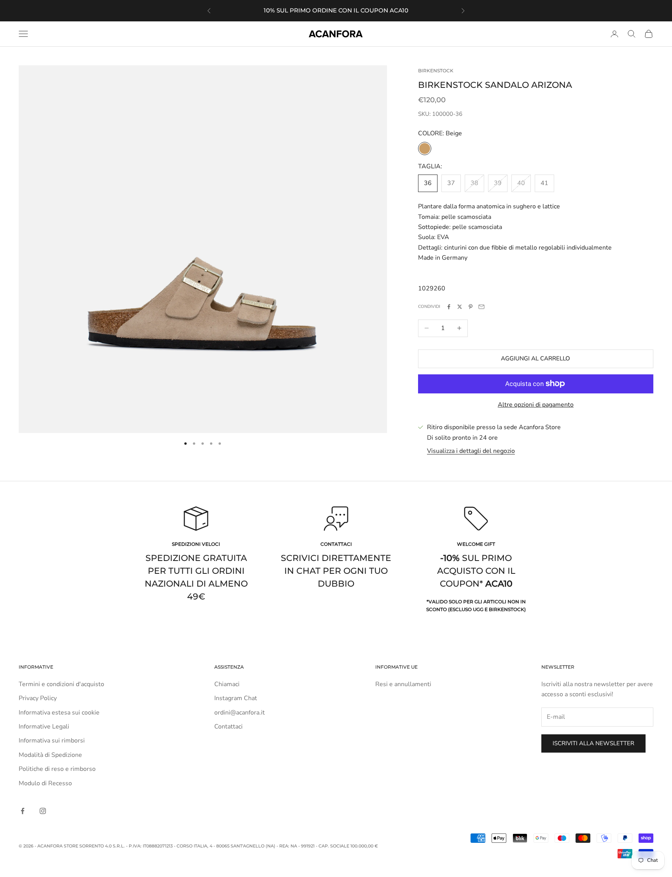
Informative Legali (44, 726)
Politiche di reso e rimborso (57, 769)
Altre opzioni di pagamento (536, 404)
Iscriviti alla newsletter (593, 743)
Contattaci (228, 726)
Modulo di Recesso (45, 783)
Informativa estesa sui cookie (59, 712)
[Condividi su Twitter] (460, 307)
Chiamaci (227, 684)
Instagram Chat (235, 698)
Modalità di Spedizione (50, 755)
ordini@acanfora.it (239, 712)
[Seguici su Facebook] (22, 811)
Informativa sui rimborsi (52, 740)
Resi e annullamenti (403, 684)
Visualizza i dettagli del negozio (471, 451)
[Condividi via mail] (481, 307)
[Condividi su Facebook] (449, 307)
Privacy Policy (38, 698)
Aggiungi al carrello (535, 358)
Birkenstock (435, 70)
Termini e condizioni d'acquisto (61, 684)
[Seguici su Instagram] (43, 811)
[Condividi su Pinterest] (470, 307)
